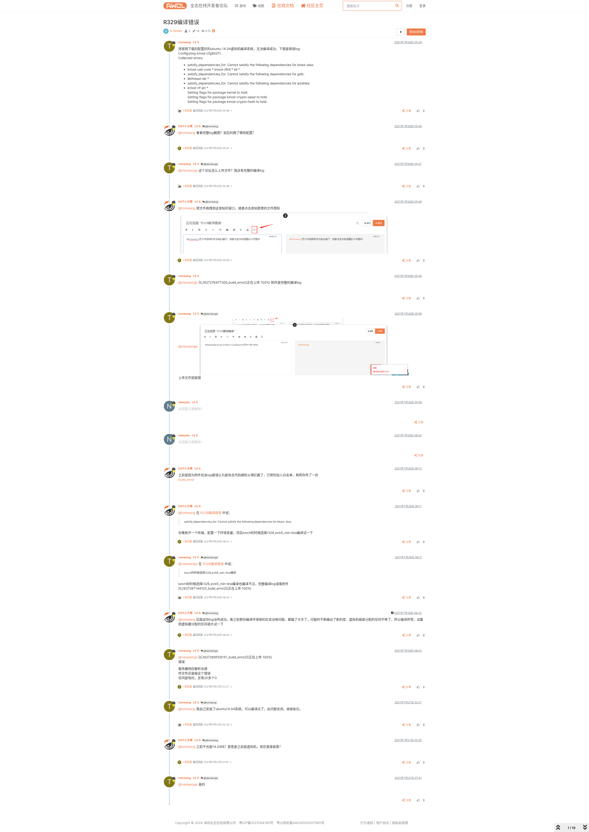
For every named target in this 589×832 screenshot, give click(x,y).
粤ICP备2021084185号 (256, 823)
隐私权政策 (400, 823)
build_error (186, 479)
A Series (176, 31)
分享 (408, 110)
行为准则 (366, 823)
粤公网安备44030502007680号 (300, 823)
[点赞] (417, 111)
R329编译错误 (210, 513)
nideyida (188, 402)
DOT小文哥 (189, 126)
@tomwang (211, 126)
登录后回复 (416, 32)
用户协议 (382, 823)
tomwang (188, 42)
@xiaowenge (210, 164)
